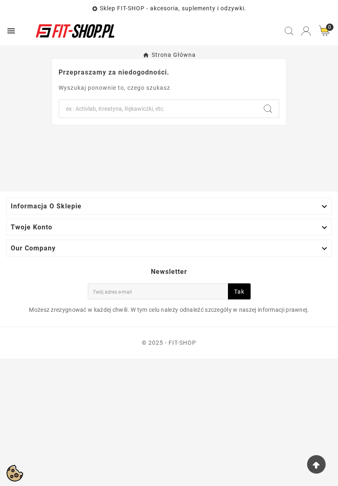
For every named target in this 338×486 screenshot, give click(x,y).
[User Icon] (306, 31)
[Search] (268, 108)
